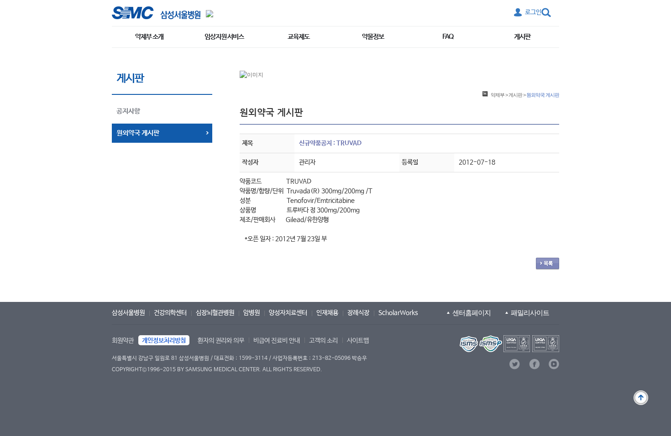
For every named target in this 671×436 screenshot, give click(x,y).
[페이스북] (534, 364)
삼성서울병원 (128, 313)
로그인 (533, 12)
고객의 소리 (323, 340)
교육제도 (298, 37)
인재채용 (327, 313)
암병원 (251, 313)
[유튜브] (554, 364)
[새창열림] (508, 343)
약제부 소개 (149, 37)
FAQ (447, 37)
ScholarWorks (398, 313)
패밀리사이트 (530, 313)
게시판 (522, 37)
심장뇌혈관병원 (215, 313)
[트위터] (514, 364)
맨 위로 (641, 397)
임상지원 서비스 (224, 37)
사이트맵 (358, 340)
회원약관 (123, 340)
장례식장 (358, 313)
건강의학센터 (170, 313)
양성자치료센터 (288, 313)
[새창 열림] (156, 12)
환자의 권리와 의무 (221, 340)
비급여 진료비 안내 (276, 340)
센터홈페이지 (471, 313)
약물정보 (373, 37)
